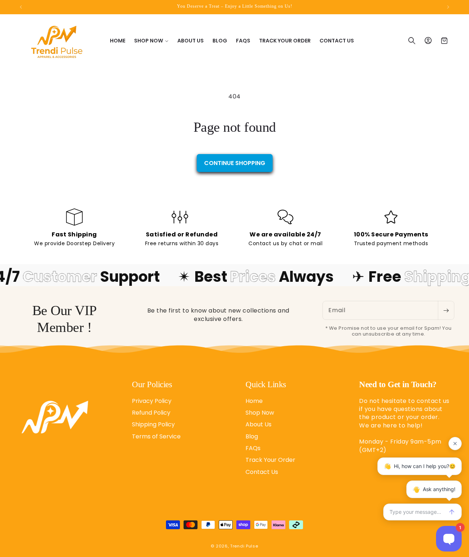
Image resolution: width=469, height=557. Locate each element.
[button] (151, 40)
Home (254, 401)
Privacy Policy (151, 401)
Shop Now (259, 412)
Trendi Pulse (244, 546)
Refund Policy (151, 412)
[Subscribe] (446, 310)
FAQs (253, 448)
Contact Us (261, 471)
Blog (251, 436)
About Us (258, 424)
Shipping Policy (153, 424)
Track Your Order (270, 460)
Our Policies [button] (152, 384)
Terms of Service (156, 436)
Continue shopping (234, 163)
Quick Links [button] (265, 384)
